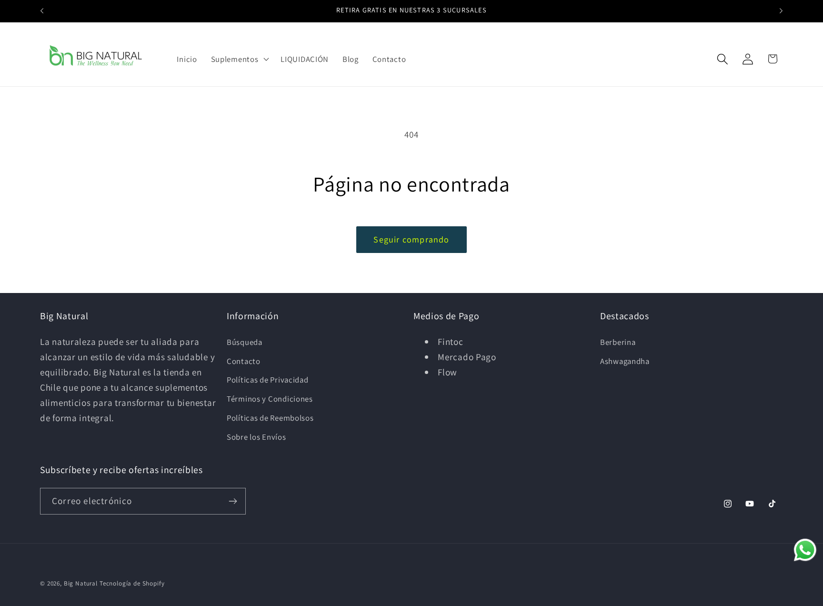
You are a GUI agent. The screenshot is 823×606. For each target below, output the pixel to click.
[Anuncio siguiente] (781, 11)
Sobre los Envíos (256, 437)
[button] (239, 59)
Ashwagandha (625, 361)
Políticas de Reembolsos (270, 418)
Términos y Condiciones (270, 399)
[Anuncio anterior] (41, 11)
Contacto (244, 361)
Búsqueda (244, 342)
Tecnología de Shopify (132, 583)
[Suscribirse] (232, 501)
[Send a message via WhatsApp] (805, 550)
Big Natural (81, 583)
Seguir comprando (411, 239)
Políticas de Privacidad (268, 379)
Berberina (617, 342)
